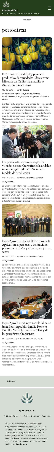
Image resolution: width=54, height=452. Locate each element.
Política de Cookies (32, 416)
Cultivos (28, 94)
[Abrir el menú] (49, 8)
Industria (25, 96)
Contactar (46, 416)
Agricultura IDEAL (10, 10)
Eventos (36, 94)
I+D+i (18, 96)
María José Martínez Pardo (31, 177)
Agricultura (19, 94)
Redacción (24, 90)
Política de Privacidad (13, 416)
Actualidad (9, 94)
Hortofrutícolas (8, 96)
